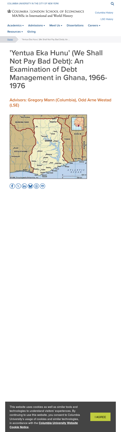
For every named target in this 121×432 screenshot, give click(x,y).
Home (10, 39)
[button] (12, 186)
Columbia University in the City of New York (33, 3)
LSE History (107, 19)
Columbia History (104, 12)
